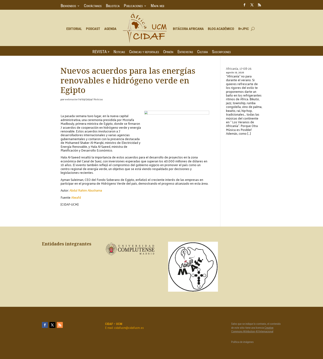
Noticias (119, 52)
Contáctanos (93, 6)
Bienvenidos (68, 6)
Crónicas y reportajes (144, 52)
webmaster (71, 99)
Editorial (74, 29)
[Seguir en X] (252, 5)
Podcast (93, 29)
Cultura (202, 52)
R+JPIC (243, 29)
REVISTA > (100, 52)
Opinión (168, 52)
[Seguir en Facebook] (244, 5)
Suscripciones (221, 52)
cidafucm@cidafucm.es (129, 328)
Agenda (110, 29)
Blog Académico (221, 29)
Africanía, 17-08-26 (238, 68)
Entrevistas (185, 52)
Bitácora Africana (188, 29)
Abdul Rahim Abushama (86, 190)
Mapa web (157, 6)
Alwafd (76, 197)
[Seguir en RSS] (259, 5)
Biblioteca (113, 6)
